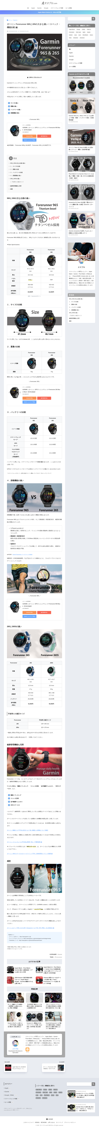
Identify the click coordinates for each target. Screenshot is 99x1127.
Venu (70, 37)
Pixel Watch (85, 35)
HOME (50, 1119)
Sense (91, 35)
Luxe (80, 35)
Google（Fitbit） (11, 1095)
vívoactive (75, 37)
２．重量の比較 (14, 169)
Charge (78, 29)
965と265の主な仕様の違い (18, 163)
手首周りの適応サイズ (18, 181)
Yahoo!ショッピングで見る (29, 140)
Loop (75, 35)
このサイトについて (28, 1122)
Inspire (88, 32)
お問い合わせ (51, 1122)
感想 (11, 189)
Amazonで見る (29, 136)
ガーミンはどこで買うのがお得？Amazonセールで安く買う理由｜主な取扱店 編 (30, 928)
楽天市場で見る (44, 136)
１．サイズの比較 (15, 166)
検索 (93, 18)
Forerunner (58, 957)
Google (46, 8)
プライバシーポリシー (70, 1122)
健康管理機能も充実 (15, 186)
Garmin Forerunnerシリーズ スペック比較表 (22, 554)
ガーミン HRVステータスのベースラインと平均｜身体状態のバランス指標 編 (30, 853)
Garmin (39, 8)
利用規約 (37, 1122)
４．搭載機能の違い (15, 175)
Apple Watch (72, 29)
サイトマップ (59, 1122)
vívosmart (82, 37)
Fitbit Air (89, 29)
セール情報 (69, 8)
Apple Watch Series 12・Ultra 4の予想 (49, 12)
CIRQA (83, 29)
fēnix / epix (78, 32)
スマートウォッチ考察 (57, 8)
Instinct (70, 35)
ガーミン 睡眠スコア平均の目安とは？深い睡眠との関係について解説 (27, 830)
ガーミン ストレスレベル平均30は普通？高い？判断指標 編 (24, 842)
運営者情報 (44, 1122)
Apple (33, 8)
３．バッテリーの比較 (16, 172)
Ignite (84, 32)
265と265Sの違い (15, 178)
